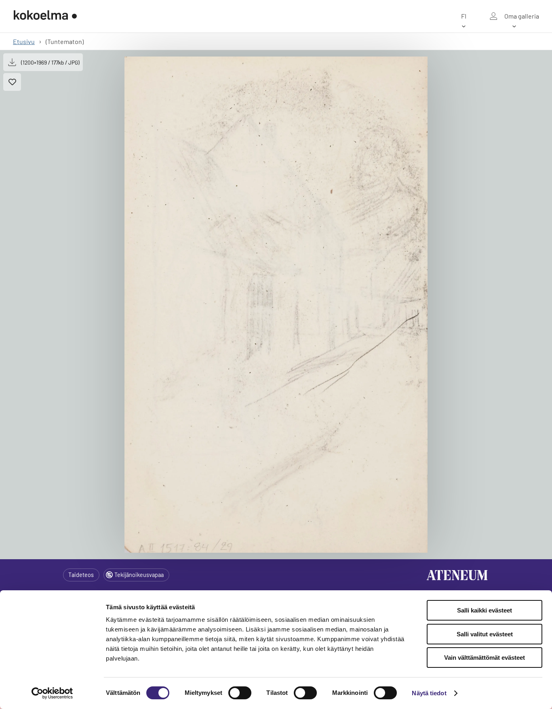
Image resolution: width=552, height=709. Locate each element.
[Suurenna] (275, 305)
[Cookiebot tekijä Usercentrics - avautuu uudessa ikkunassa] (52, 693)
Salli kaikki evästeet (484, 610)
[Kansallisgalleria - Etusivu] (45, 16)
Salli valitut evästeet (485, 634)
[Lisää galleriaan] (12, 82)
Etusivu (24, 41)
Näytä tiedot (429, 693)
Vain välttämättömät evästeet (484, 657)
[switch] (239, 692)
